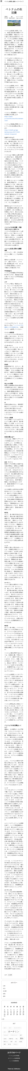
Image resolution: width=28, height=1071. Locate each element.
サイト (10, 1027)
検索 (11, 1041)
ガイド (5, 1027)
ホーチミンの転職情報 (14, 1058)
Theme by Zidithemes (14, 1069)
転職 (4, 1044)
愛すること (6, 1041)
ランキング (6, 1035)
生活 (4, 988)
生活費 (10, 975)
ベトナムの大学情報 (14, 1055)
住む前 (5, 1038)
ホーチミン (13, 1031)
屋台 (21, 1038)
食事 (4, 996)
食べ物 (9, 1044)
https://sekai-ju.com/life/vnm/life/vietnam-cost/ (14, 118)
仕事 (4, 986)
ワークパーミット (14, 1035)
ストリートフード (17, 1027)
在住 (16, 1038)
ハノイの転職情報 (14, 1061)
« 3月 (2, 1019)
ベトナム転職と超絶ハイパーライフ (14, 1)
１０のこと (15, 1044)
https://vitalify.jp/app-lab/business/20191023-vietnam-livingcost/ (12, 132)
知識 (4, 993)
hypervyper (12, 18)
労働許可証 (11, 1038)
